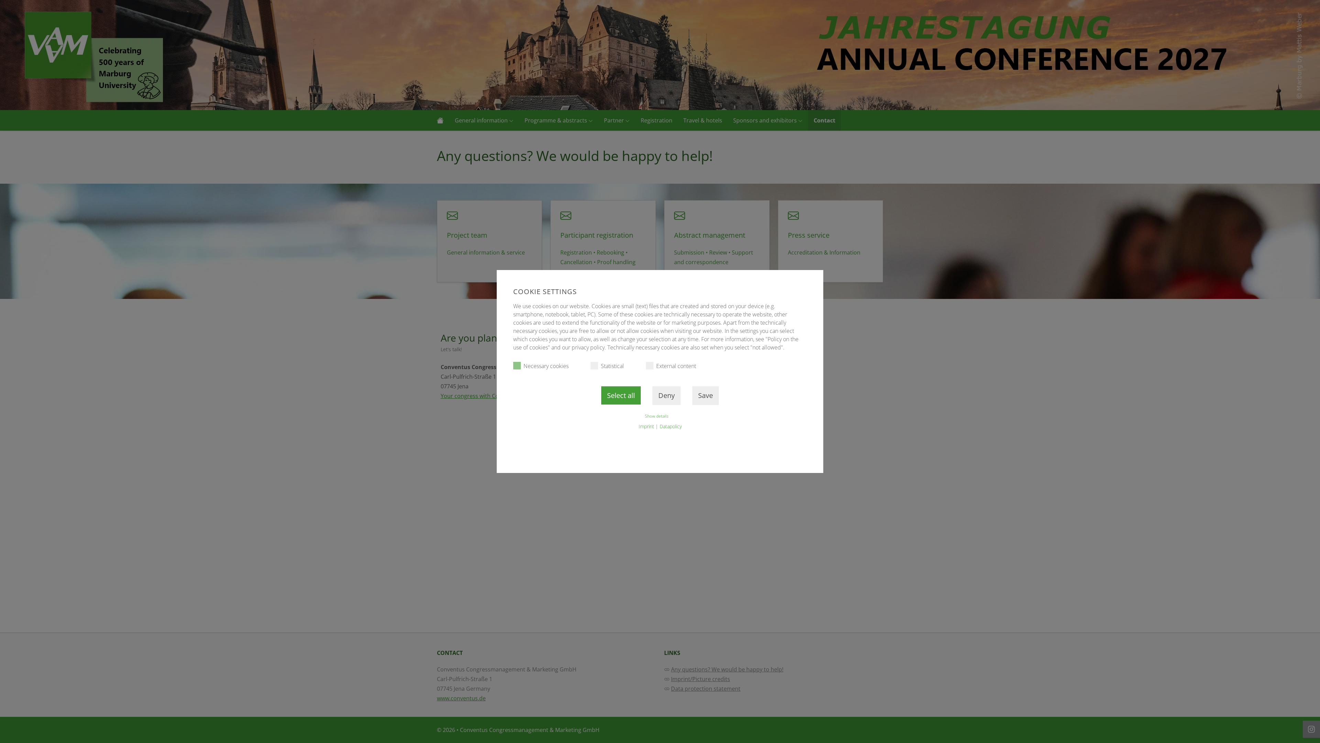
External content (676, 366)
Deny (666, 395)
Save (705, 395)
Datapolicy (671, 426)
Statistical (612, 366)
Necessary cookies (546, 366)
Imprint (646, 426)
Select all (621, 395)
